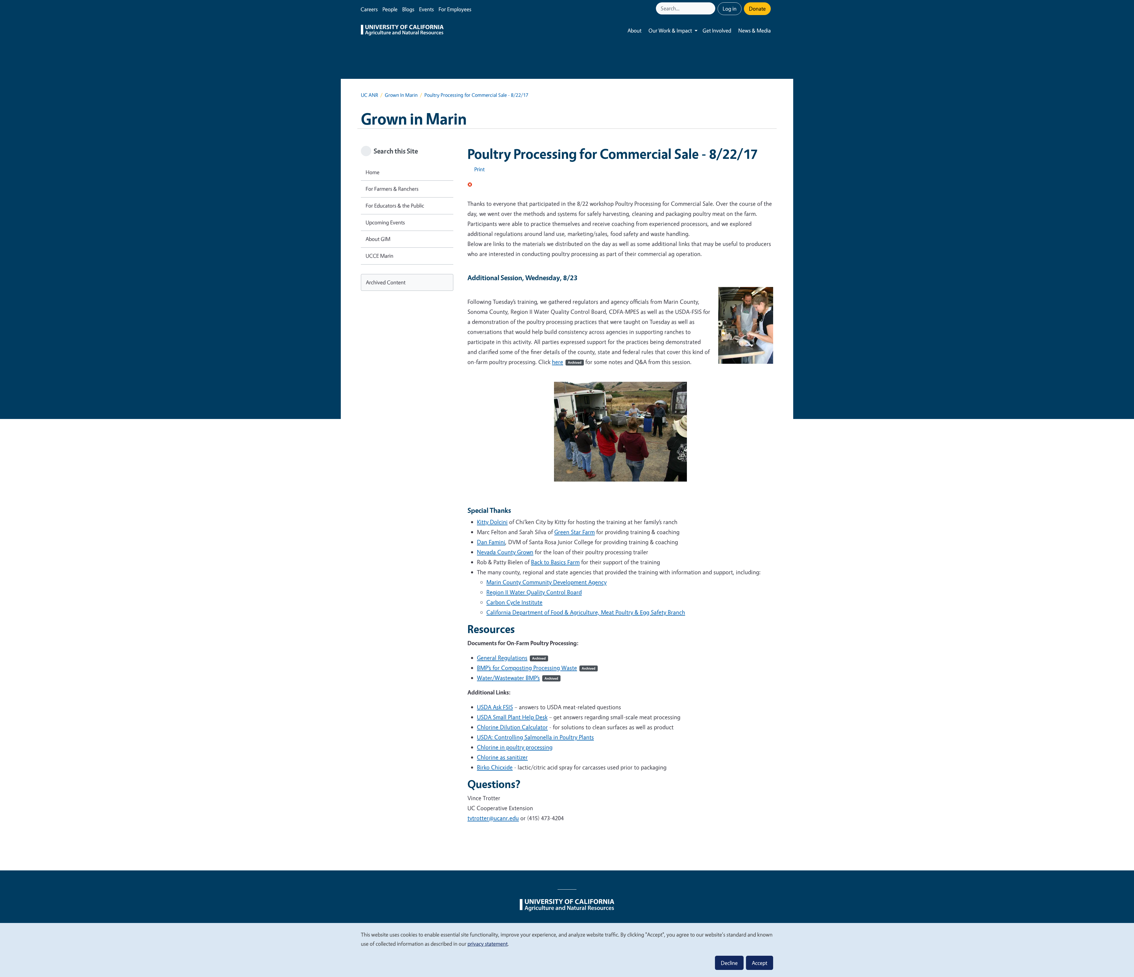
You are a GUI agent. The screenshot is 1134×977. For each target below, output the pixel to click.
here (566, 362)
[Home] (402, 31)
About (634, 30)
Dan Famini (491, 542)
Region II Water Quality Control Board (534, 592)
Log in (730, 8)
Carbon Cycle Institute (514, 602)
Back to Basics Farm (555, 562)
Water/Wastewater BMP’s (517, 677)
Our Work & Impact (670, 30)
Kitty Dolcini (492, 522)
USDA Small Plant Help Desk (512, 717)
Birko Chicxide (495, 767)
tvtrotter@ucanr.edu (493, 818)
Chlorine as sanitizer (502, 757)
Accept (759, 962)
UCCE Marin (379, 255)
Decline (729, 962)
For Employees (455, 9)
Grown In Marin (401, 95)
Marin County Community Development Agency (546, 582)
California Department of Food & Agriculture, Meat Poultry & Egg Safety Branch (585, 612)
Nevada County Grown (505, 552)
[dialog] (567, 949)
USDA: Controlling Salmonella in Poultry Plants (535, 737)
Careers (369, 9)
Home (372, 172)
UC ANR (369, 95)
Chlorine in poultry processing (515, 747)
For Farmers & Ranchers (392, 188)
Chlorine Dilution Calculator (512, 727)
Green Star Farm (574, 532)
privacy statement (487, 943)
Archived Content (385, 282)
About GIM (378, 238)
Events (426, 9)
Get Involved (717, 30)
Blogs (408, 9)
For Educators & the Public (395, 205)
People (389, 9)
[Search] (711, 8)
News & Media (754, 30)
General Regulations (511, 657)
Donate (757, 8)
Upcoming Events (385, 222)
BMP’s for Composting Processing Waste (536, 667)
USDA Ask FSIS (495, 707)
